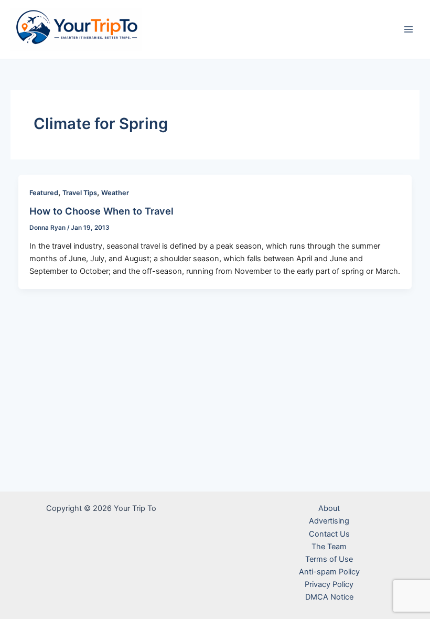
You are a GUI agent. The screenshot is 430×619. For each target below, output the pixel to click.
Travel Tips (79, 193)
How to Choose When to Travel (101, 211)
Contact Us (329, 534)
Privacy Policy (329, 584)
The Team (329, 546)
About (329, 508)
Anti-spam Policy (329, 572)
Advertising (329, 521)
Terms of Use (329, 559)
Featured (43, 193)
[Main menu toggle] (408, 29)
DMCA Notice (329, 597)
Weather (115, 193)
